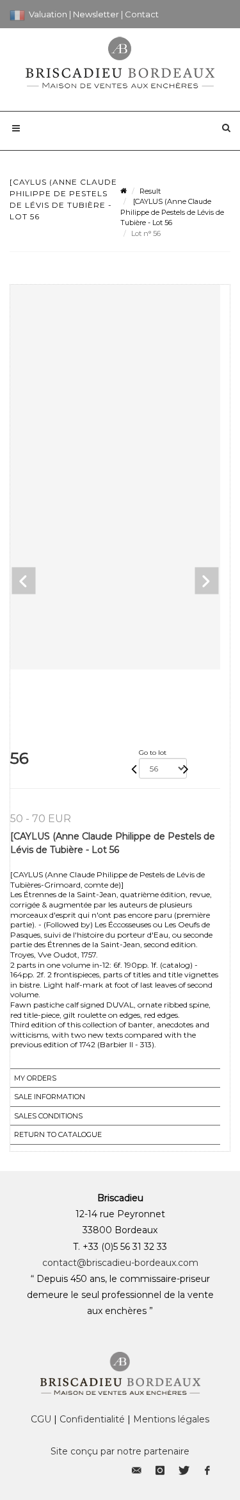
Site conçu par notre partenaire (120, 1451)
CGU (41, 1419)
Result (150, 191)
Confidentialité (92, 1419)
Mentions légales (171, 1419)
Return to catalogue (58, 1134)
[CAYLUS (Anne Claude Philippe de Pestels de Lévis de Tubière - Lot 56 (172, 212)
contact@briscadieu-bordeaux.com (120, 1262)
